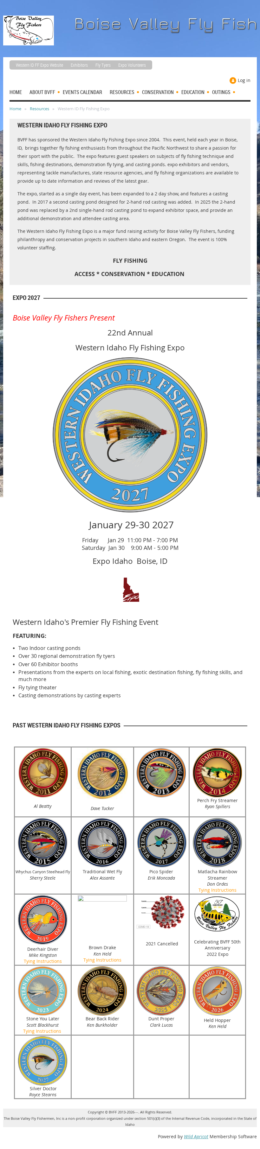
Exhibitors (79, 65)
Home (15, 109)
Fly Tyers (103, 65)
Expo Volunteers (132, 65)
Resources (39, 109)
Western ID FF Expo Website (39, 65)
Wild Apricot (196, 1136)
